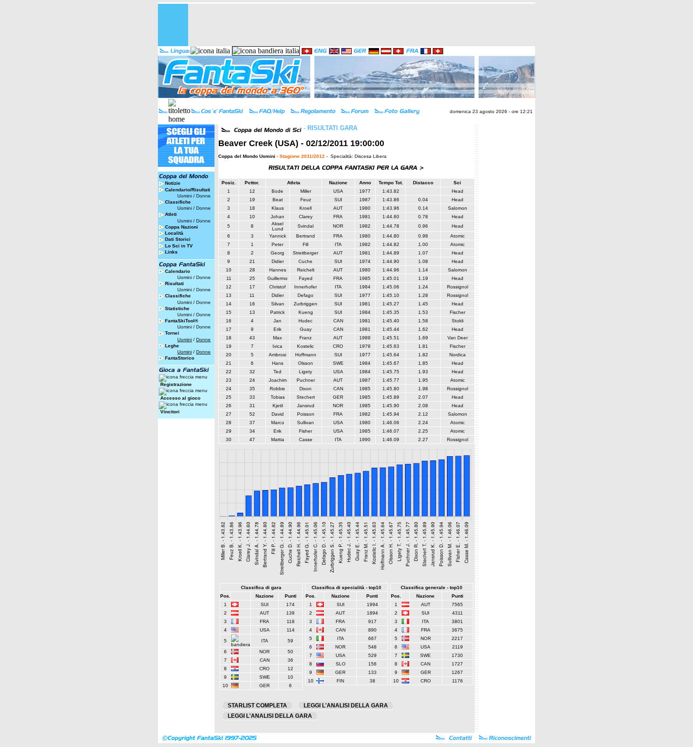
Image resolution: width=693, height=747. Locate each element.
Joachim (278, 380)
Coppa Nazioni (181, 227)
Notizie (173, 183)
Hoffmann (305, 354)
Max (277, 337)
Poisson (305, 414)
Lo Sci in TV (179, 245)
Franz (305, 337)
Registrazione (176, 384)
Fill (305, 244)
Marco (277, 422)
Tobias (278, 397)
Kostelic (305, 346)
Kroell (305, 208)
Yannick (277, 235)
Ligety (305, 371)
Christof (277, 286)
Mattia (277, 439)
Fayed (306, 278)
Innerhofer (305, 286)
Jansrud (305, 405)
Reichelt (305, 269)
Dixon (305, 388)
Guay (306, 329)
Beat (277, 199)
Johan (277, 216)
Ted (277, 371)
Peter (277, 244)
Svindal (305, 226)
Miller (305, 191)
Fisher (305, 431)
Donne (203, 195)
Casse (306, 439)
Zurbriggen (305, 303)
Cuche (305, 261)
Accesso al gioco (180, 398)
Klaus (278, 208)
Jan (277, 320)
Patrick (277, 312)
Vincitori (170, 411)
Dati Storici (177, 239)
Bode (277, 191)
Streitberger (305, 252)
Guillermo (277, 278)
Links (171, 251)
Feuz (305, 199)
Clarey (306, 216)
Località (174, 233)
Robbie (277, 388)
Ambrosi (277, 354)
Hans (277, 363)
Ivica (277, 346)
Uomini (184, 195)
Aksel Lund (277, 226)
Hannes (277, 269)
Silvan (277, 303)
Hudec (305, 320)
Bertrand (305, 235)
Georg (277, 252)
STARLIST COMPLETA (257, 705)
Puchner (306, 380)
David (278, 414)
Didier (278, 261)
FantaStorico (179, 358)
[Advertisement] (363, 25)
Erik (277, 329)
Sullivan (305, 422)
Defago (305, 295)
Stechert (306, 397)
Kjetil (277, 405)
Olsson (305, 363)
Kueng (305, 312)
